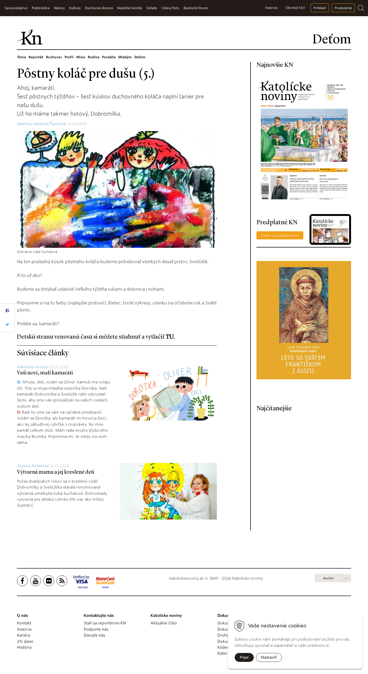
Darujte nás (94, 635)
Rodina (93, 57)
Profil (69, 57)
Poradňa (109, 57)
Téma (21, 57)
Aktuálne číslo (164, 623)
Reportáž (36, 57)
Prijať (244, 657)
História (24, 647)
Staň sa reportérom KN (105, 623)
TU (170, 337)
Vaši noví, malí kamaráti (45, 373)
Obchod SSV (295, 8)
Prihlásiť (320, 8)
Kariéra (23, 635)
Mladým (125, 57)
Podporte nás (96, 629)
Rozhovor (54, 57)
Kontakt (24, 623)
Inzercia (271, 8)
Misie (80, 57)
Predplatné (343, 8)
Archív (328, 578)
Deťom (139, 57)
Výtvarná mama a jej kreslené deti (55, 472)
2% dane (25, 641)
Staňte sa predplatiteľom (280, 235)
